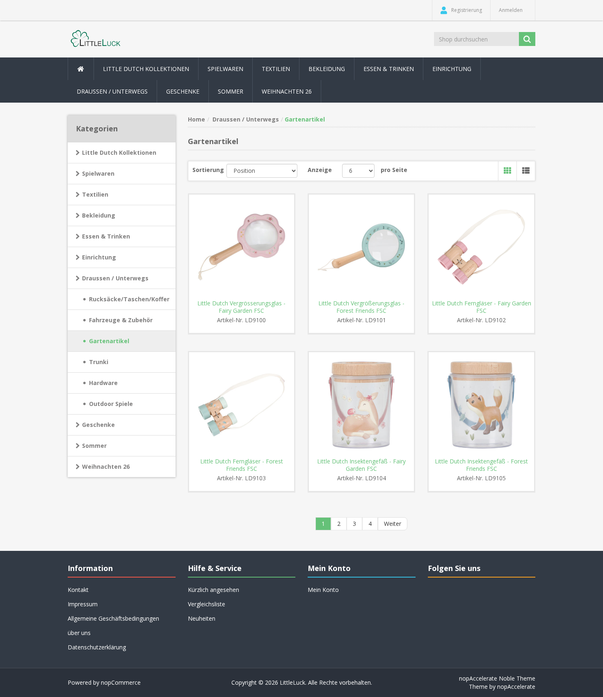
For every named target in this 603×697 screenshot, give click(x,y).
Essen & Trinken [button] (388, 69)
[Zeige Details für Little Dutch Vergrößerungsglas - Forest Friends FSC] (361, 247)
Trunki (98, 362)
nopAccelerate (516, 686)
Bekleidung (98, 215)
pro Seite (394, 170)
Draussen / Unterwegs (115, 278)
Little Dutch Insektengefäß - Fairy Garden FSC (361, 465)
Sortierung (208, 170)
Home (196, 119)
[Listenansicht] (525, 171)
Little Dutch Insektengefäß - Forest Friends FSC (481, 465)
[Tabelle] (507, 171)
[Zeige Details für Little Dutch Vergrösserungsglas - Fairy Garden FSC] (241, 247)
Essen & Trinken (106, 236)
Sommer (94, 445)
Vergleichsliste (206, 604)
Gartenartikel (109, 341)
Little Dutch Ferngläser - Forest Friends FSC (241, 465)
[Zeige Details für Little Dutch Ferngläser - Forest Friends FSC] (241, 404)
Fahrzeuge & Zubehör (121, 320)
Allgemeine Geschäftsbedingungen (113, 618)
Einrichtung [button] (451, 69)
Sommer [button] (230, 91)
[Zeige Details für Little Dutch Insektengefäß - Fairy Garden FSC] (361, 404)
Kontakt (78, 590)
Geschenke (182, 91)
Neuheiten (201, 618)
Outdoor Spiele (111, 404)
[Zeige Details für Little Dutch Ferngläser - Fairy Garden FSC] (481, 247)
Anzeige (320, 170)
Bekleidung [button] (326, 69)
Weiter (392, 523)
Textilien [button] (276, 69)
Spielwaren (98, 173)
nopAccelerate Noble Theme (497, 678)
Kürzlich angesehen (213, 590)
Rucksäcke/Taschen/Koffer (129, 299)
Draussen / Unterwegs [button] (112, 91)
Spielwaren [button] (225, 69)
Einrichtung (99, 257)
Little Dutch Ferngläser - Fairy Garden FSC (481, 307)
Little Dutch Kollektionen (119, 152)
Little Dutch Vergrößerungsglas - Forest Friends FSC (361, 307)
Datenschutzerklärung (97, 647)
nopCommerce (121, 682)
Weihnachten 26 (287, 91)
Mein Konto (323, 590)
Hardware (103, 383)
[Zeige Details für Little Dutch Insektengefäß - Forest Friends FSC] (481, 404)
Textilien (95, 194)
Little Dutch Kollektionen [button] (146, 69)
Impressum (83, 604)
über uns (79, 633)
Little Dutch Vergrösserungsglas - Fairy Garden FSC (241, 307)
